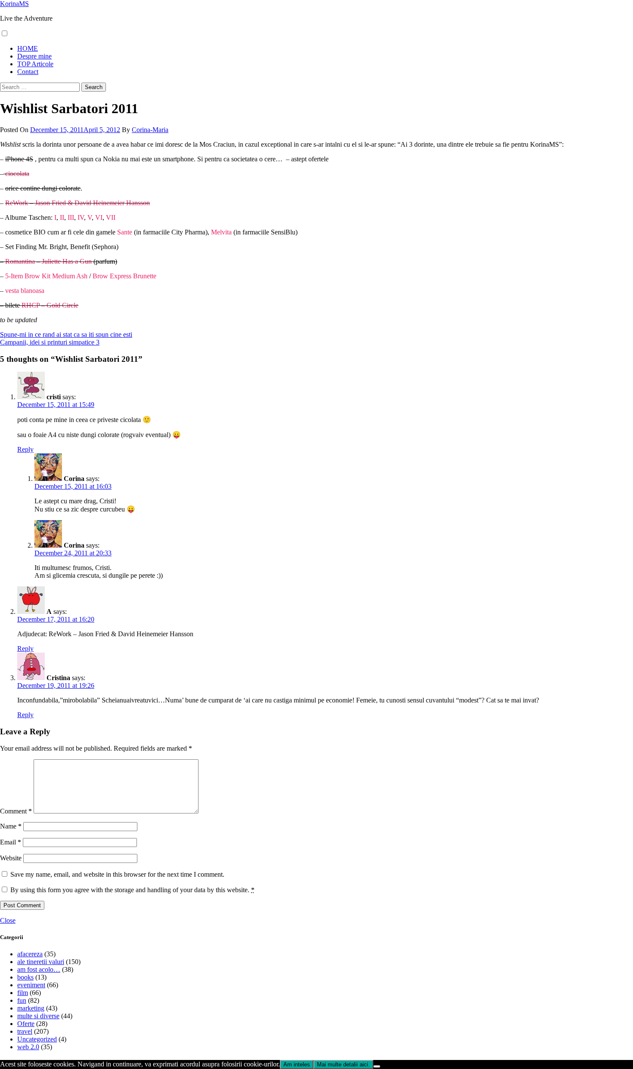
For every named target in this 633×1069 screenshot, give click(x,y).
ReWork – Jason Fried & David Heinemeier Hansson (77, 202)
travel (24, 1031)
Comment (16, 811)
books (25, 977)
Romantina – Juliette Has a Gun (48, 261)
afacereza (30, 954)
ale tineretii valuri (40, 961)
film (22, 992)
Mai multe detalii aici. (343, 1064)
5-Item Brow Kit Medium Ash (46, 276)
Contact (27, 71)
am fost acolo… (38, 969)
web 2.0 (28, 1047)
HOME (27, 48)
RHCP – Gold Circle (50, 305)
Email (10, 842)
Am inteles (296, 1064)
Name (11, 826)
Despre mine (34, 56)
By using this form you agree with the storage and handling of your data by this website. (132, 889)
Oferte (25, 1023)
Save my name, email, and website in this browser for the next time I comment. (117, 874)
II (61, 217)
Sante (123, 232)
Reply (25, 449)
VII (110, 217)
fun (21, 1000)
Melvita (221, 232)
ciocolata (17, 173)
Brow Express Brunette (124, 276)
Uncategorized (37, 1039)
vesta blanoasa (24, 290)
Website (11, 858)
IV (80, 217)
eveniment (31, 985)
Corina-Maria (150, 129)
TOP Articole (35, 64)
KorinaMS (14, 3)
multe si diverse (38, 1016)
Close (8, 920)
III (71, 217)
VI (98, 217)
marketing (30, 1008)
